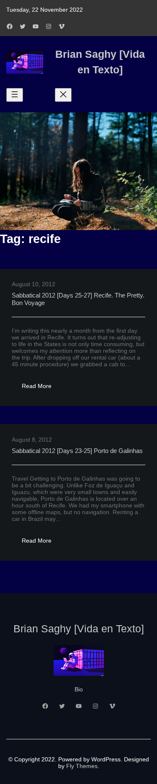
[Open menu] (14, 95)
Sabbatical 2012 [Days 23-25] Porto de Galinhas (77, 450)
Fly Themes (82, 766)
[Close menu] (63, 95)
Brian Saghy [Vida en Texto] (78, 628)
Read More (42, 388)
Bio (79, 689)
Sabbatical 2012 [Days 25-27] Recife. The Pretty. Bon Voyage (78, 299)
